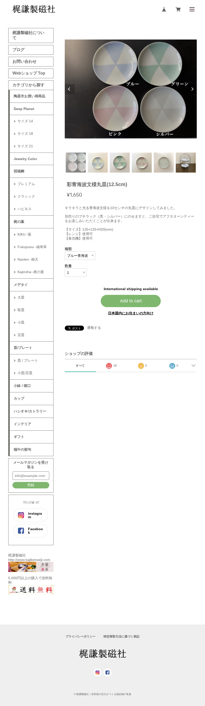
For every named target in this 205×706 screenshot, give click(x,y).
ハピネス (25, 209)
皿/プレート (23, 348)
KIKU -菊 (24, 234)
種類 (68, 249)
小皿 (21, 322)
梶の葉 (19, 222)
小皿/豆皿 (25, 373)
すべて (80, 365)
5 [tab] (164, 163)
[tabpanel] (131, 89)
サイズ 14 (25, 121)
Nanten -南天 (28, 259)
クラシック (26, 196)
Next (192, 89)
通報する (94, 328)
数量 (68, 266)
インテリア (22, 424)
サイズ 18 (25, 134)
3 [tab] (120, 163)
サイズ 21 (25, 146)
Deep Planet (24, 109)
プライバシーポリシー (81, 636)
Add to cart (131, 300)
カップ (19, 398)
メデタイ (21, 285)
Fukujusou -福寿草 (32, 247)
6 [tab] (186, 163)
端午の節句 (22, 449)
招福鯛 (19, 171)
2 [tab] (98, 163)
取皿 (21, 310)
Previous (70, 89)
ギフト (19, 437)
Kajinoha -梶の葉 (31, 272)
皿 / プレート (28, 360)
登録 (30, 485)
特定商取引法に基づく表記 (122, 636)
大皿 (21, 297)
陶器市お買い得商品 (29, 96)
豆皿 (21, 335)
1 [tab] (76, 163)
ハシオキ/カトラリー (30, 411)
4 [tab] (142, 163)
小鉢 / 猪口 (22, 386)
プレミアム (26, 184)
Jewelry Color (25, 159)
